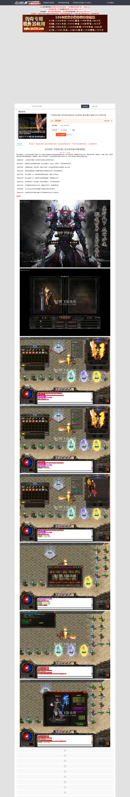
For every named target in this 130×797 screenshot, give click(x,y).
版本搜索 (85, 106)
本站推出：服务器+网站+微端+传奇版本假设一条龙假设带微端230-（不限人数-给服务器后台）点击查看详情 (63, 144)
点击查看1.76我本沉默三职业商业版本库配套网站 (65, 149)
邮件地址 (54, 125)
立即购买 (61, 134)
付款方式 (54, 130)
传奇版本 (63, 9)
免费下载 (94, 106)
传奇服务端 (47, 7)
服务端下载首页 (48, 3)
